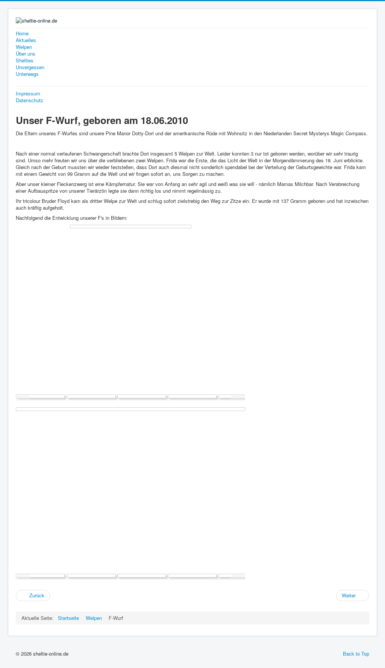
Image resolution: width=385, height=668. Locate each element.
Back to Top (356, 653)
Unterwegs (27, 74)
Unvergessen (30, 67)
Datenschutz (29, 100)
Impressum (28, 93)
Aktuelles (26, 40)
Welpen (24, 47)
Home (22, 33)
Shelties (24, 60)
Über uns (25, 53)
